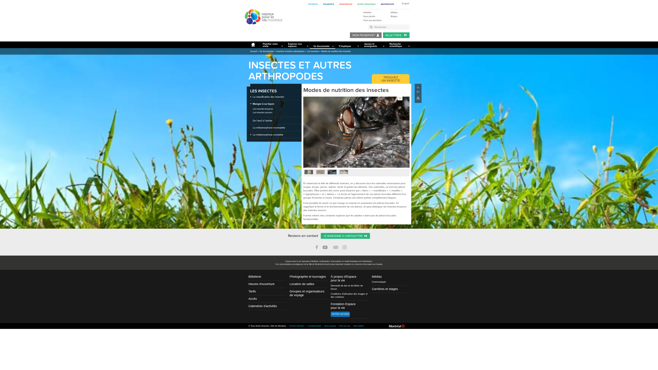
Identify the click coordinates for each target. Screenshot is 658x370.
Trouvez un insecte (390, 79)
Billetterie (394, 35)
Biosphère (328, 4)
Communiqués (379, 282)
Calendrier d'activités (262, 306)
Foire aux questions (372, 20)
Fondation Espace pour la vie (343, 306)
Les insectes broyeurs (263, 109)
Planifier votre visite (270, 45)
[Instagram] (345, 247)
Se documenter (321, 46)
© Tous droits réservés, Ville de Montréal (267, 326)
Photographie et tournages (308, 276)
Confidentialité (314, 326)
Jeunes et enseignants (370, 45)
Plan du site (344, 326)
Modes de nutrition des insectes (336, 51)
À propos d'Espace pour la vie (343, 278)
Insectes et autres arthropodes (290, 51)
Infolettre (367, 12)
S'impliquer (345, 46)
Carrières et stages (385, 289)
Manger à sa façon (263, 103)
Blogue (394, 16)
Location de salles (302, 284)
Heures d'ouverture (261, 284)
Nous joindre (369, 16)
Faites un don (340, 314)
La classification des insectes (268, 96)
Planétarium (387, 4)
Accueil (253, 44)
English (405, 3)
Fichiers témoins (296, 326)
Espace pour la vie (261, 27)
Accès (252, 298)
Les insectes (313, 51)
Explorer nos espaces (295, 45)
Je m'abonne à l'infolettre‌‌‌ (343, 236)
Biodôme (313, 4)
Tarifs (252, 291)
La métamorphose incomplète (269, 127)
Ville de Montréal (397, 326)
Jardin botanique (366, 4)
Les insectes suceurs (262, 112)
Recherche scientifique (395, 45)
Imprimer (418, 98)
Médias (394, 12)
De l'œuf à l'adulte (262, 120)
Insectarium (345, 4)
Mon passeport (363, 35)
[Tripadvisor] (335, 246)
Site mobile (358, 326)
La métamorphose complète (268, 134)
